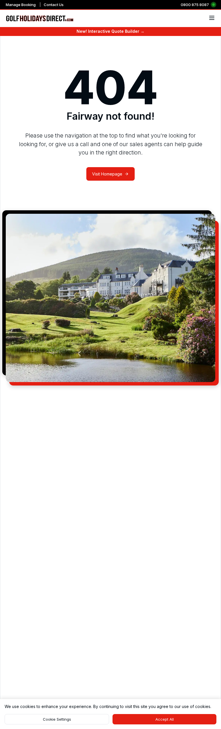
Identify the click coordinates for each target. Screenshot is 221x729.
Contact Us (54, 4)
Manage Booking (21, 4)
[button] (57, 719)
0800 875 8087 (195, 4)
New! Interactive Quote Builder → (110, 31)
